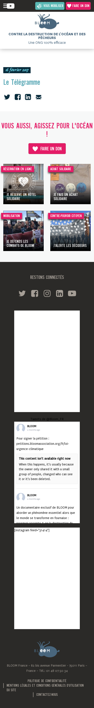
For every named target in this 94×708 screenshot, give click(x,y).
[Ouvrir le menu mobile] (5, 6)
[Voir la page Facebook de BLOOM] (35, 293)
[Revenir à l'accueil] (47, 21)
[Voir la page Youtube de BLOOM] (10, 6)
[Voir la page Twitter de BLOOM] (22, 293)
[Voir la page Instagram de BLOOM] (47, 293)
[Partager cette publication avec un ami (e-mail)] (38, 96)
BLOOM (31, 426)
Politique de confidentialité (47, 681)
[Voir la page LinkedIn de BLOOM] (60, 293)
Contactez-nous (47, 695)
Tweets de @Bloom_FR (47, 419)
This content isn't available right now (44, 458)
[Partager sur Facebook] (17, 96)
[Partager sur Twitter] (7, 96)
